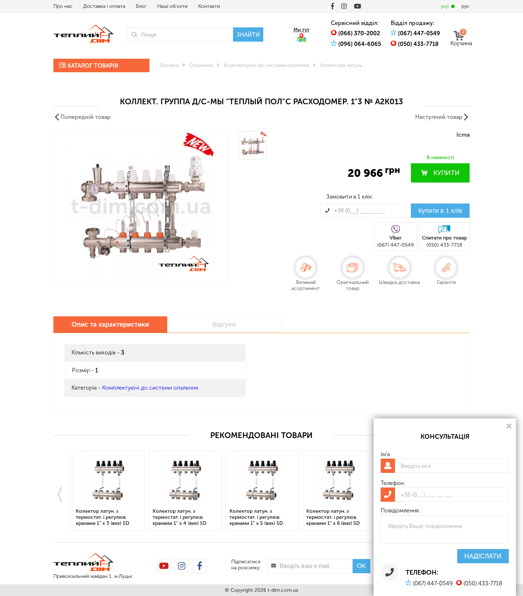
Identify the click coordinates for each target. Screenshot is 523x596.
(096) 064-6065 (359, 44)
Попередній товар (85, 117)
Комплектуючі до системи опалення (266, 65)
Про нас (63, 6)
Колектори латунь (341, 65)
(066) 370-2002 (359, 33)
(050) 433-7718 (418, 44)
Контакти (209, 6)
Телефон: (393, 483)
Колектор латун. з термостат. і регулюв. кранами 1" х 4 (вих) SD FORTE (179, 517)
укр (445, 6)
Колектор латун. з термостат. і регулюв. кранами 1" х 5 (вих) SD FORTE (256, 517)
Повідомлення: (400, 510)
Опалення (201, 65)
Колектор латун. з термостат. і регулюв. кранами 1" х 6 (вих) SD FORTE (333, 517)
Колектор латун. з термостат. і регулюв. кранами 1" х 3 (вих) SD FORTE (102, 517)
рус (465, 6)
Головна (169, 65)
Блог (141, 6)
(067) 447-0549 (419, 33)
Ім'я (385, 454)
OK (361, 565)
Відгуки (224, 324)
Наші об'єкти (172, 6)
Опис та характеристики (110, 324)
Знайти (248, 34)
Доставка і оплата (104, 6)
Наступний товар (439, 117)
